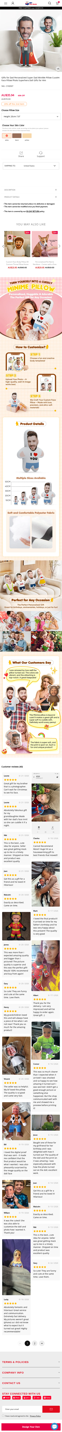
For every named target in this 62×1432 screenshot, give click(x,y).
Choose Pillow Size (10, 110)
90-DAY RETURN (32, 211)
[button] (2, 252)
